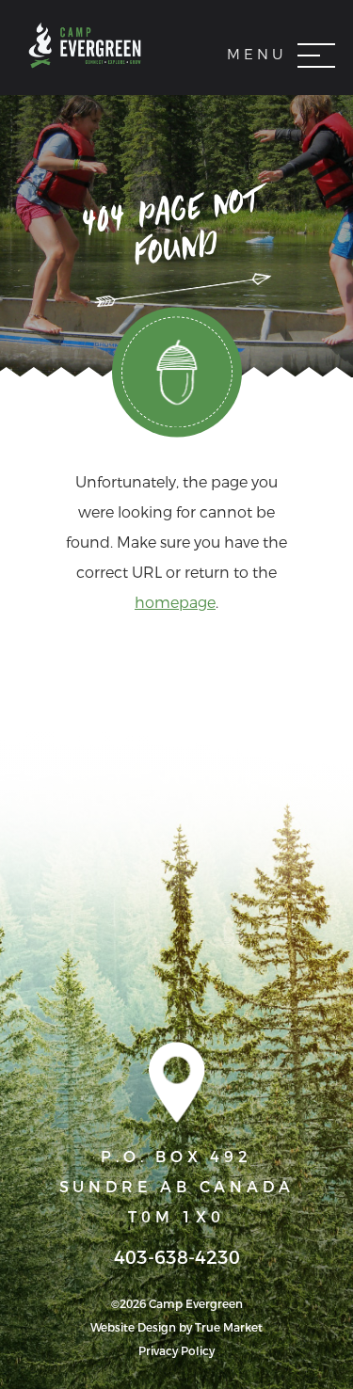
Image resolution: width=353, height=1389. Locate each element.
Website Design (133, 1327)
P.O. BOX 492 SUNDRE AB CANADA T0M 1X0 (177, 1187)
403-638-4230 (177, 1258)
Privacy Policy (176, 1351)
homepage (175, 603)
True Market (229, 1327)
